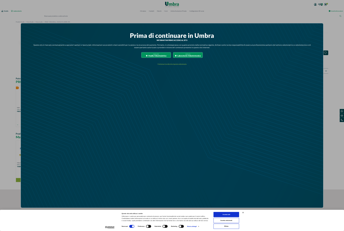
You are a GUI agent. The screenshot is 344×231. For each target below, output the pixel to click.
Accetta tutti (226, 214)
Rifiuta (226, 226)
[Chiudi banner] (243, 212)
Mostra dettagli (192, 226)
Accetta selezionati (226, 220)
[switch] (148, 226)
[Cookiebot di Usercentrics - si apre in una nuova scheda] (110, 227)
